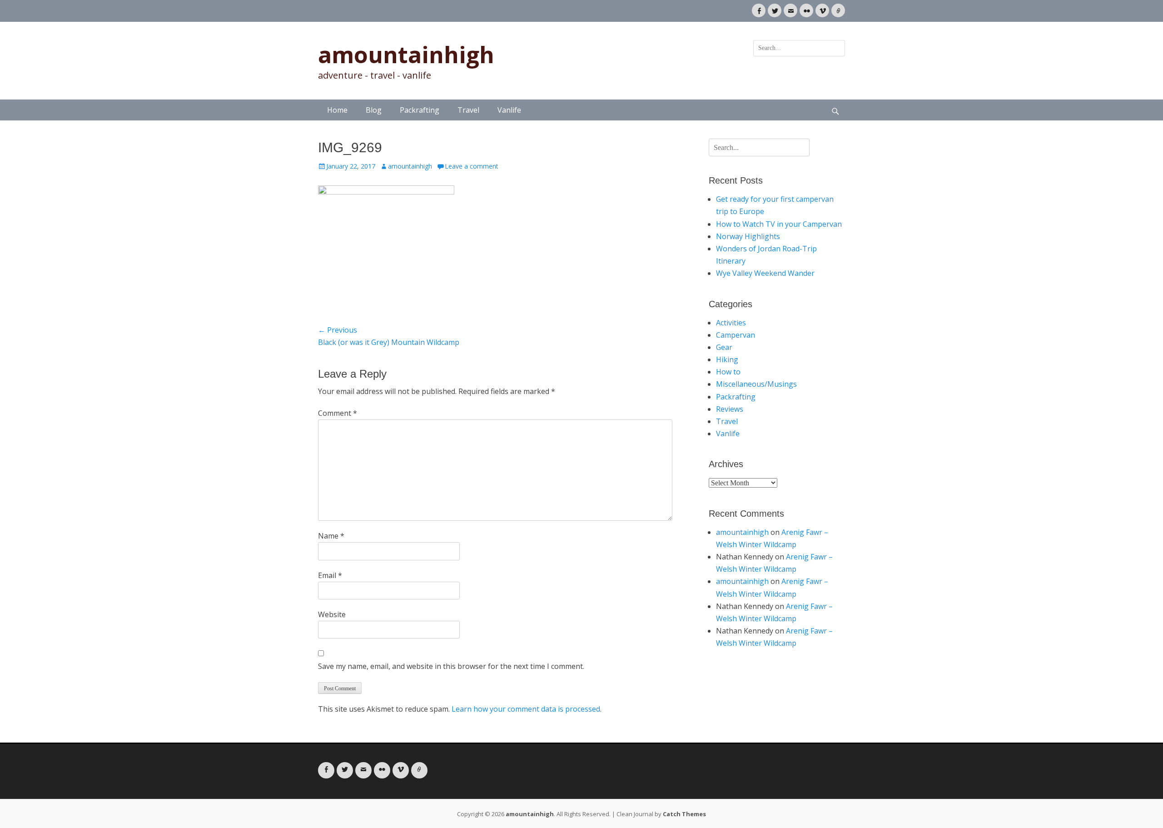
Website (332, 614)
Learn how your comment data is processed (526, 709)
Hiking (727, 359)
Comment (337, 413)
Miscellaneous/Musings (756, 384)
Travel (468, 110)
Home (337, 110)
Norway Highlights (748, 236)
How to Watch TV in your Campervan (779, 224)
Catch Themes (684, 814)
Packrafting (419, 110)
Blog (374, 110)
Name (331, 536)
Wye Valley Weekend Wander (765, 273)
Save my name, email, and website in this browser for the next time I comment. (451, 666)
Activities (731, 323)
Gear (724, 347)
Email (330, 575)
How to (728, 372)
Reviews (729, 409)
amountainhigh (406, 54)
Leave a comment (471, 166)
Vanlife (509, 110)
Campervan (735, 335)
